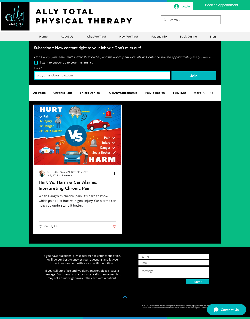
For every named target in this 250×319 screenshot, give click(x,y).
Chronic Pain (62, 93)
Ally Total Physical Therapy (84, 16)
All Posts (39, 93)
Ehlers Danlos (90, 93)
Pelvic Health (155, 93)
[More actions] (115, 173)
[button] (212, 93)
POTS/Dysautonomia (122, 93)
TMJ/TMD (179, 93)
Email (38, 68)
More (197, 93)
